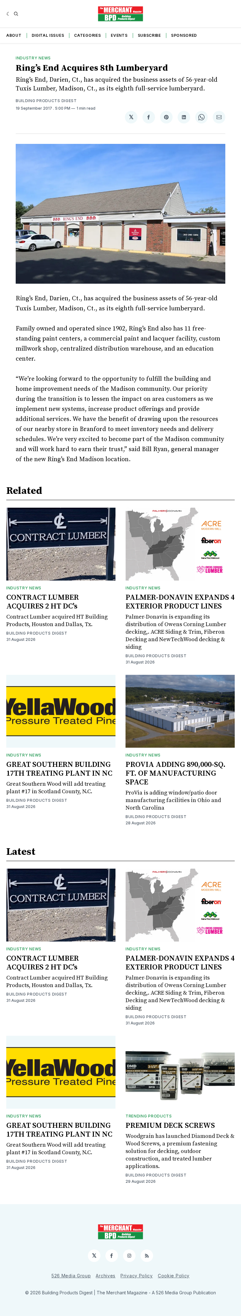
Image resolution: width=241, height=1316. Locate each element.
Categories (87, 35)
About (14, 35)
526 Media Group (71, 1275)
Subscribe (149, 35)
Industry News (33, 58)
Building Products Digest (46, 100)
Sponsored (184, 35)
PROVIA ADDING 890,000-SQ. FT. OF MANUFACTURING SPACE (176, 773)
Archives (105, 1275)
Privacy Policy (136, 1275)
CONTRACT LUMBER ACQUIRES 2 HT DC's (42, 602)
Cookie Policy (174, 1275)
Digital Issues (48, 35)
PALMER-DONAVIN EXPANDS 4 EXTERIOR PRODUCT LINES (180, 602)
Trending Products (149, 1116)
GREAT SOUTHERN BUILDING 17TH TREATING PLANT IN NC (59, 769)
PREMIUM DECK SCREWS (170, 1125)
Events (119, 35)
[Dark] (8, 14)
